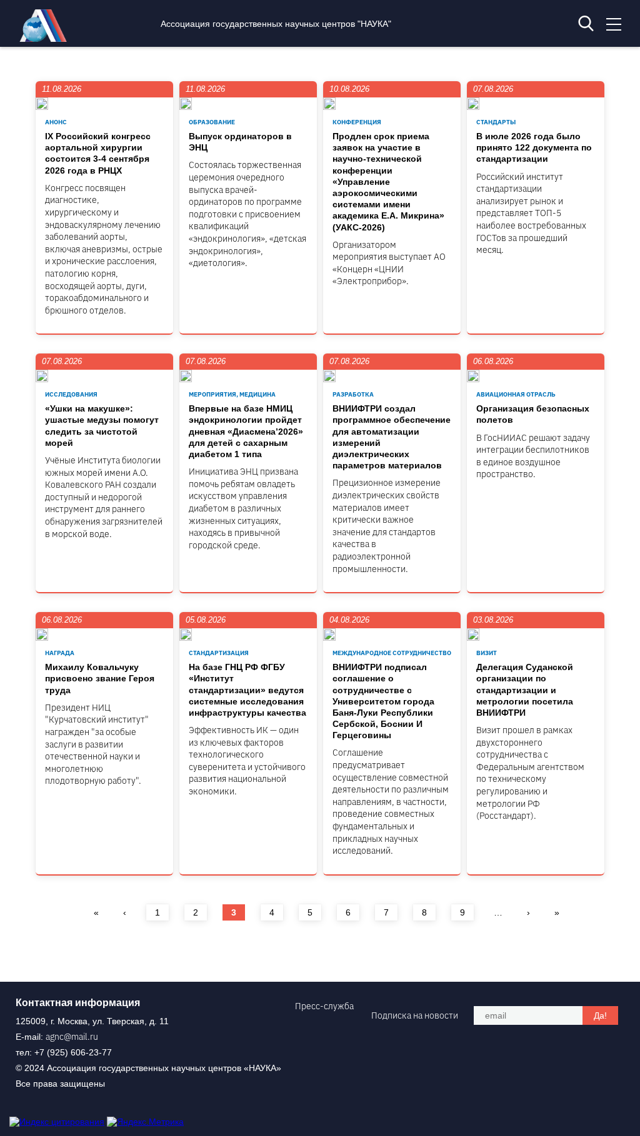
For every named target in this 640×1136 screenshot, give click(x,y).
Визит (486, 653)
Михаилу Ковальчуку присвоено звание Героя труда (99, 678)
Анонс (56, 122)
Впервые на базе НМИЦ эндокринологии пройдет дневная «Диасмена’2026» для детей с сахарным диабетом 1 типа (246, 431)
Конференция (356, 122)
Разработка (353, 394)
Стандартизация (219, 653)
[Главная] (46, 39)
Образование (212, 122)
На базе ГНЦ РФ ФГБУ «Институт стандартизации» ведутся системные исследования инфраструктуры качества (247, 690)
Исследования (71, 394)
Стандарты (496, 122)
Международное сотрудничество (391, 653)
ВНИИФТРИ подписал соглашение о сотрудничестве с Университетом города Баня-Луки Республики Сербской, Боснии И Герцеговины (383, 701)
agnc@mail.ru (72, 1036)
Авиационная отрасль (516, 394)
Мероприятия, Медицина (232, 394)
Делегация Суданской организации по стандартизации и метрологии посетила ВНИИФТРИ (524, 690)
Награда (59, 653)
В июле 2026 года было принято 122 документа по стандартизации (534, 147)
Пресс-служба (324, 1006)
